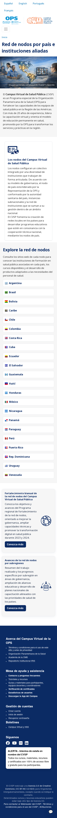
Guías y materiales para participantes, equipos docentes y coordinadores (26, 684)
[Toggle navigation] (6, 29)
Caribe (13, 310)
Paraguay (15, 429)
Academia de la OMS (18, 657)
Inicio (4, 37)
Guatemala (16, 374)
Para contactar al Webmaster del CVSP (22, 803)
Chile (12, 319)
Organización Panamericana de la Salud (27, 653)
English (23, 3)
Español (8, 3)
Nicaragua (15, 411)
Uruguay (14, 465)
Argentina (15, 283)
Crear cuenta (14, 710)
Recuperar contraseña (18, 718)
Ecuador (14, 356)
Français (8, 10)
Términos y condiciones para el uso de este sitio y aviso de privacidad (28, 649)
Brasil (12, 292)
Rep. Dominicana (19, 456)
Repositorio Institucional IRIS (21, 660)
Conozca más (15, 544)
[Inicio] (27, 20)
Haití (12, 383)
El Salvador (16, 365)
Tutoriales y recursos (18, 679)
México (13, 401)
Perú (11, 438)
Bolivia (13, 301)
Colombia (15, 329)
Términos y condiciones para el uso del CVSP (29, 805)
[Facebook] (8, 743)
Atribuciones (45, 806)
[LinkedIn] (26, 743)
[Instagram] (21, 743)
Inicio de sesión (15, 714)
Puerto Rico (16, 447)
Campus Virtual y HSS (18, 726)
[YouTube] (14, 743)
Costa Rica (15, 338)
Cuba (12, 347)
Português (38, 3)
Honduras (15, 392)
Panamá (14, 420)
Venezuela (15, 475)
